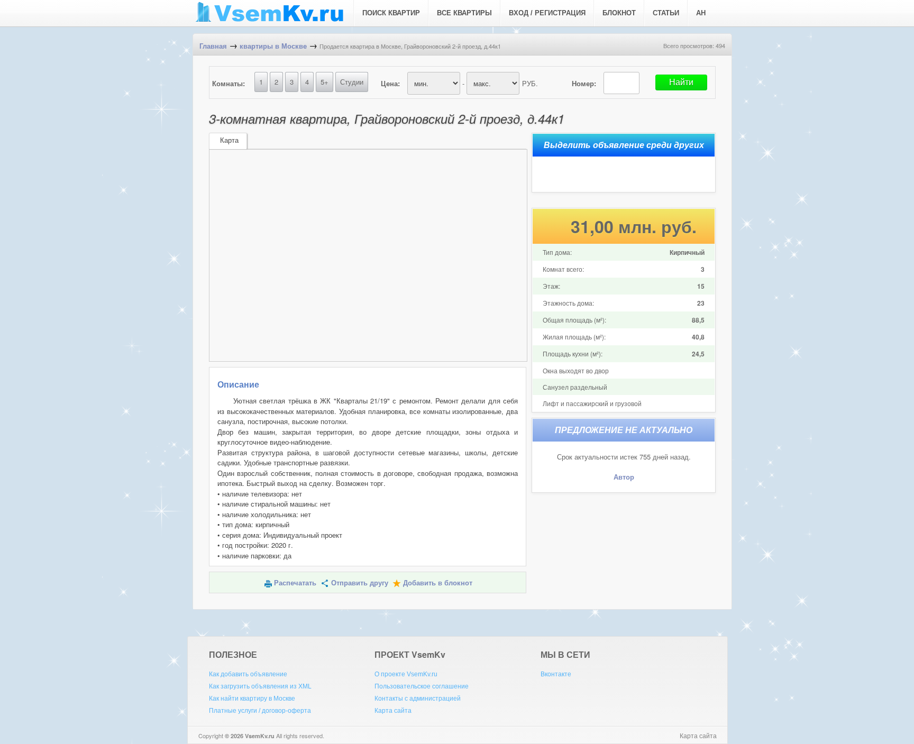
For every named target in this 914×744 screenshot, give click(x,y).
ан (701, 13)
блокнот (619, 13)
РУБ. (530, 83)
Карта (229, 140)
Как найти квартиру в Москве (252, 698)
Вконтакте (556, 674)
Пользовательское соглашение (421, 686)
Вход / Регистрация (547, 13)
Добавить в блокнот (437, 583)
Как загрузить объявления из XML (260, 686)
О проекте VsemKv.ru (405, 674)
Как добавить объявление (248, 674)
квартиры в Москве (273, 46)
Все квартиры (464, 13)
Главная (213, 46)
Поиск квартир (391, 13)
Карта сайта (393, 710)
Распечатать (295, 583)
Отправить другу (359, 583)
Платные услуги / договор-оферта (260, 710)
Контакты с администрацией (417, 698)
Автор (624, 477)
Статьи (666, 13)
